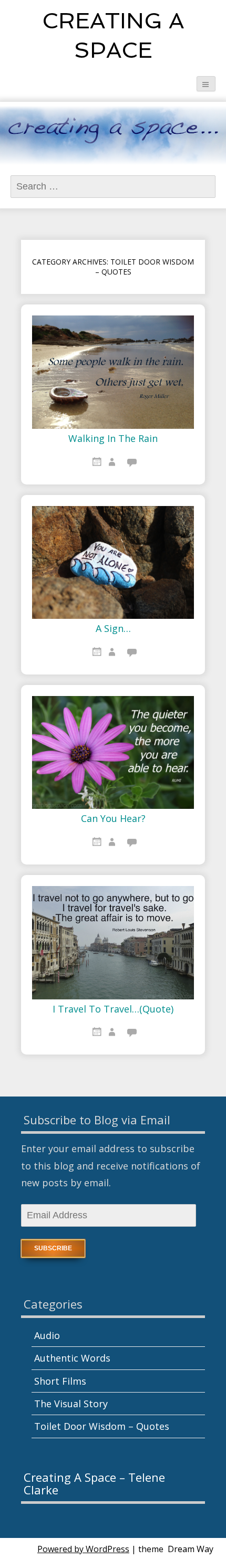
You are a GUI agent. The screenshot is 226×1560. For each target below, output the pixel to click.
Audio (47, 1335)
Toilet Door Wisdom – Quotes (101, 1426)
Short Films (60, 1381)
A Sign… (113, 629)
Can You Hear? (113, 819)
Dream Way (190, 1549)
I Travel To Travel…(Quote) (113, 1009)
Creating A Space (113, 35)
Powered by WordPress (83, 1549)
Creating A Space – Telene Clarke (94, 1483)
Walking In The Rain (113, 439)
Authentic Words (72, 1358)
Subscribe (53, 1248)
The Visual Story (71, 1403)
